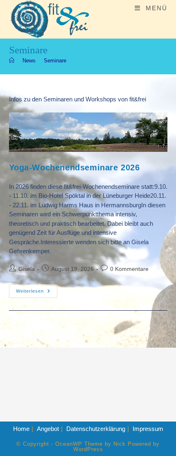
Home (21, 428)
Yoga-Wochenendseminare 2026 (74, 167)
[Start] (11, 60)
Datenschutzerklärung (95, 428)
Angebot (48, 428)
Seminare (55, 60)
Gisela (26, 269)
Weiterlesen (36, 293)
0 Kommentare (129, 269)
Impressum (148, 428)
